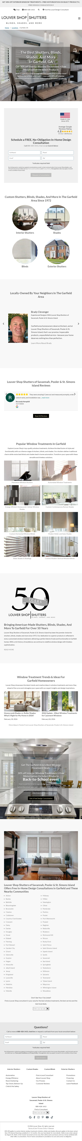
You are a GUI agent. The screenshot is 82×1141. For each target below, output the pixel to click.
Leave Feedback (72, 1083)
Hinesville (9, 965)
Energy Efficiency (12, 1078)
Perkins (45, 912)
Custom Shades (32, 1069)
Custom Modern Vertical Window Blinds (60, 558)
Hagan (8, 961)
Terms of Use (32, 1128)
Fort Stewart (10, 945)
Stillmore (46, 971)
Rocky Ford (47, 942)
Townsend (46, 978)
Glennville (9, 955)
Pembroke (46, 909)
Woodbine (47, 991)
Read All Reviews (41, 416)
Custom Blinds (49, 1069)
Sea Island (46, 961)
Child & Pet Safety (12, 1086)
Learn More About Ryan (40, 354)
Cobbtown (10, 915)
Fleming (9, 942)
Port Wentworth (49, 919)
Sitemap (51, 1128)
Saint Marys (47, 945)
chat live (32, 1031)
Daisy (8, 925)
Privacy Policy (47, 168)
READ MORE (9, 650)
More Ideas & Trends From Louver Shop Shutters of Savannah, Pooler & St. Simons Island (41, 725)
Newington (47, 902)
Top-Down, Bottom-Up (14, 1083)
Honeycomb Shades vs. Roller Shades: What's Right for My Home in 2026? (20, 714)
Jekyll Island (10, 968)
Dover (8, 935)
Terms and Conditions (34, 168)
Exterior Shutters (57, 266)
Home (7, 28)
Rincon (45, 938)
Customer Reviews (43, 1083)
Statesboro (47, 968)
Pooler (45, 915)
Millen (45, 899)
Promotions (70, 1075)
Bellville (9, 902)
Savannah (46, 958)
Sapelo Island (47, 951)
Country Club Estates (14, 919)
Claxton (9, 912)
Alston (8, 896)
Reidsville (46, 928)
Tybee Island (47, 981)
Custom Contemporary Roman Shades (60, 507)
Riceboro (46, 932)
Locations (15, 28)
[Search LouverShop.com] (47, 1008)
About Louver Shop (43, 1078)
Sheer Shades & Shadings (22, 558)
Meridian (9, 988)
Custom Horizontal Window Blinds (22, 534)
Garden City (10, 948)
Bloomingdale (11, 905)
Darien (8, 928)
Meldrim (9, 984)
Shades (57, 232)
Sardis (45, 955)
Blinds (25, 266)
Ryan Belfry (37, 302)
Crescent (9, 922)
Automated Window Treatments (60, 482)
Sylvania (46, 974)
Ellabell (8, 938)
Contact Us (70, 1081)
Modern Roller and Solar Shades (60, 534)
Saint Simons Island (50, 948)
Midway (46, 896)
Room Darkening (12, 1081)
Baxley (8, 899)
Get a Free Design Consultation (41, 798)
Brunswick (9, 909)
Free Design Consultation (40, 5)
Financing (70, 1078)
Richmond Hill (48, 935)
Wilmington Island (49, 988)
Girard (8, 951)
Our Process (40, 1081)
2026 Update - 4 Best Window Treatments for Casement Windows (59, 714)
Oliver (45, 905)
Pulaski (45, 922)
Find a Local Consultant (44, 1075)
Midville (9, 991)
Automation (10, 1075)
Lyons (8, 981)
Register (46, 925)
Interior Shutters (25, 232)
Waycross (46, 984)
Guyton (8, 958)
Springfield (47, 965)
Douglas (9, 932)
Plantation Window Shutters (22, 482)
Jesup (8, 971)
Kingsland (9, 974)
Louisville (9, 978)
